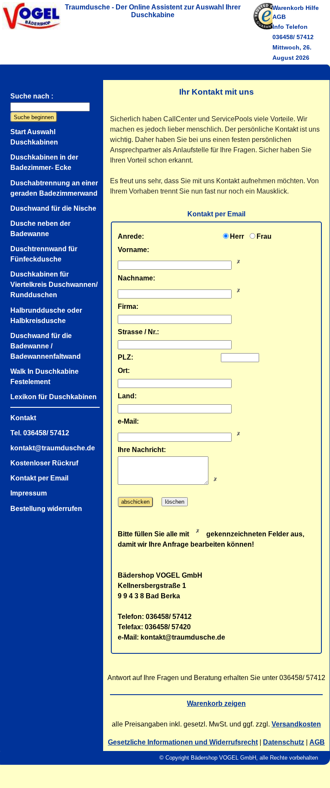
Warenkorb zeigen (216, 703)
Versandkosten (296, 724)
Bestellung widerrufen (46, 508)
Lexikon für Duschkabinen (53, 396)
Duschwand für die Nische (53, 208)
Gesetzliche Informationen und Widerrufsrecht (183, 742)
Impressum (28, 493)
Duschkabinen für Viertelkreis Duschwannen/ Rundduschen (54, 285)
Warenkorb (288, 7)
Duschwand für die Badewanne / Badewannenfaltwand (45, 346)
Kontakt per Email (39, 478)
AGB (279, 16)
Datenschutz (283, 742)
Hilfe (312, 7)
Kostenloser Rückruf (44, 463)
